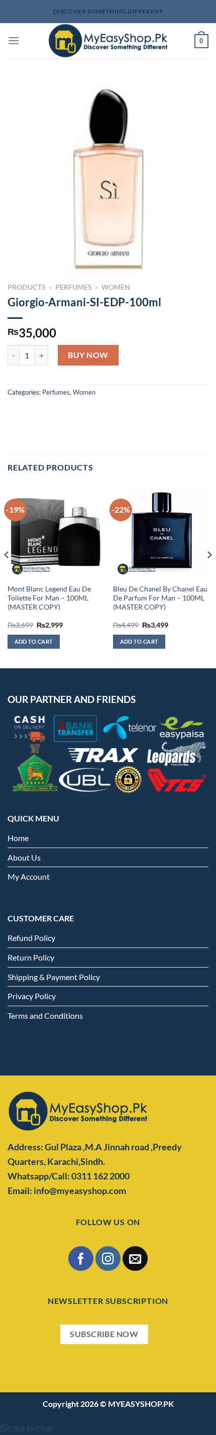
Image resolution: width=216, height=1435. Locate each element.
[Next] (209, 575)
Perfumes (73, 287)
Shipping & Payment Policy (54, 977)
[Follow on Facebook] (80, 1258)
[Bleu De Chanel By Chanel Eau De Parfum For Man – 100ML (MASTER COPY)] (160, 531)
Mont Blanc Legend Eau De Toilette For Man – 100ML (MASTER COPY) (49, 598)
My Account (29, 876)
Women (115, 287)
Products (26, 287)
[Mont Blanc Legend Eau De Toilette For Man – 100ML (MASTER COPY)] (55, 531)
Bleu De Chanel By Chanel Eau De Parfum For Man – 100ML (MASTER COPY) (160, 598)
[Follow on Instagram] (107, 1258)
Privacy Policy (32, 996)
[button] (26, 1428)
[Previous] (7, 575)
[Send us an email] (135, 1258)
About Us (24, 857)
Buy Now (88, 355)
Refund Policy (31, 937)
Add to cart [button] (34, 641)
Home (18, 838)
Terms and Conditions (45, 1015)
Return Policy (31, 957)
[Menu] (14, 40)
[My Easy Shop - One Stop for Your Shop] (108, 40)
